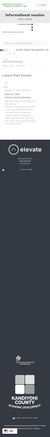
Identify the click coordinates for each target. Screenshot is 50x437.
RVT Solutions (35, 428)
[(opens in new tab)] (25, 260)
